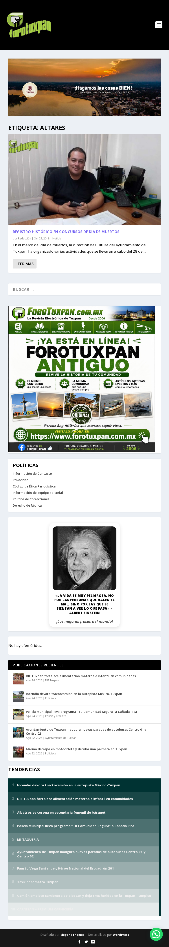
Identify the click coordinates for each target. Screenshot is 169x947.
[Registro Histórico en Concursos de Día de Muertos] (84, 179)
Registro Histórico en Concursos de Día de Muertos (66, 231)
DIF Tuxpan (52, 680)
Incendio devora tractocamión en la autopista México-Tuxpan (74, 694)
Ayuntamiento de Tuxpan (60, 738)
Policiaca (50, 698)
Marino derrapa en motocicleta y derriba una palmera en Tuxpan (76, 749)
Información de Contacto (32, 473)
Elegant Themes (72, 935)
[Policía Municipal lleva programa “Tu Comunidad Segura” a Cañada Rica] (18, 714)
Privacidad (21, 480)
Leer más (24, 263)
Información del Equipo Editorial (38, 493)
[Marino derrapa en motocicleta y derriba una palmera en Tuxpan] (18, 752)
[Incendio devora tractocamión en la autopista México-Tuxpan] (18, 696)
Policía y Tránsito (55, 716)
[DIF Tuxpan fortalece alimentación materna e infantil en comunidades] (18, 678)
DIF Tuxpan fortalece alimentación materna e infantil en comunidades (81, 676)
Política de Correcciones (31, 499)
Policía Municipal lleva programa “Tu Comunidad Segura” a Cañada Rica (81, 712)
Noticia (56, 238)
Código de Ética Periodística (34, 486)
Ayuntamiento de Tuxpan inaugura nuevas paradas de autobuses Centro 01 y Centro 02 (86, 731)
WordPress (121, 935)
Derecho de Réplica (27, 505)
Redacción (24, 238)
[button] (156, 934)
